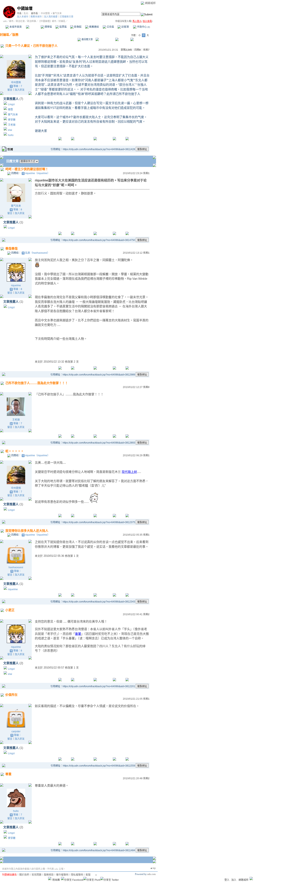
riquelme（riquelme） (37, 173)
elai (10, 130)
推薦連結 (93, 26)
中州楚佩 (45, 13)
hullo (11, 135)
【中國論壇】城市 (47, 21)
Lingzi (11, 104)
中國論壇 (25, 8)
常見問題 (36, 874)
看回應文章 (87, 39)
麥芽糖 (11, 119)
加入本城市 (22, 16)
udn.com (151, 874)
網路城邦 (150, 3)
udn (5, 21)
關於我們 (24, 874)
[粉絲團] (49, 878)
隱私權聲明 (77, 874)
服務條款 (49, 874)
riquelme (16, 285)
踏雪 (10, 109)
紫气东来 (57, 13)
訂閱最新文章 (66, 16)
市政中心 (143, 26)
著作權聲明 (62, 874)
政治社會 (20, 21)
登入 (226, 879)
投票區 (63, 26)
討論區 (33, 26)
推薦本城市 (36, 16)
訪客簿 (125, 26)
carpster (15, 731)
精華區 (48, 26)
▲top (153, 868)
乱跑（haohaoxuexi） (37, 252)
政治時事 (31, 21)
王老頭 (11, 124)
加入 (233, 879)
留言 (9, 89)
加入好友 (20, 89)
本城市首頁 (15, 26)
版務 (15, 34)
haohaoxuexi (16, 567)
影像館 (77, 26)
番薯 (78, 633)
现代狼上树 (129, 471)
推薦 (146, 49)
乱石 (26, 13)
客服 (88, 874)
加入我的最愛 (51, 16)
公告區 (110, 26)
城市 (11, 21)
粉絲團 (56, 879)
